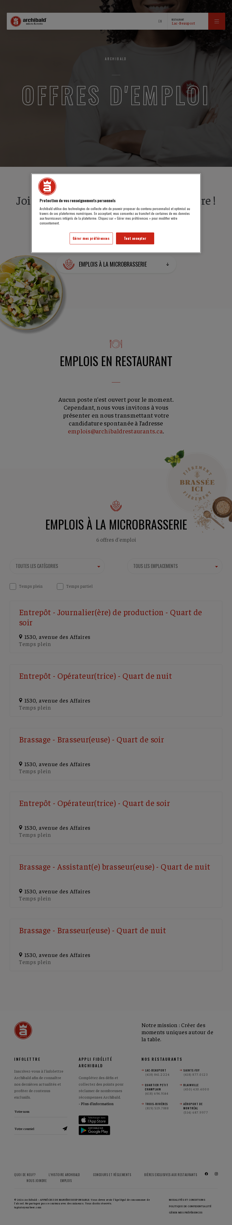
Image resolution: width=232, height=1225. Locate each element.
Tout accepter (135, 238)
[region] (116, 213)
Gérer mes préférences (91, 238)
